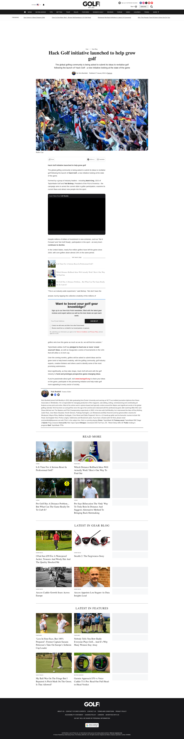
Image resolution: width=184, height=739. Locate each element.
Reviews (110, 12)
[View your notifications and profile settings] (44, 5)
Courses (137, 12)
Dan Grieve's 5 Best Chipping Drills (34, 17)
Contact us (91, 711)
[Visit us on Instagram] (143, 3)
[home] (25, 12)
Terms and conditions (105, 711)
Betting (59, 12)
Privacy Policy (94, 332)
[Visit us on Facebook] (141, 3)
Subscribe (143, 6)
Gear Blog (94, 49)
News (30, 12)
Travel (146, 12)
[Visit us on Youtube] (149, 3)
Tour (68, 12)
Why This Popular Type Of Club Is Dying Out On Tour (154, 17)
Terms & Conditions (82, 332)
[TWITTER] (52, 394)
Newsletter (102, 159)
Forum (119, 12)
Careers (101, 715)
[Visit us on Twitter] (146, 3)
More (155, 12)
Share (52, 159)
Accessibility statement (74, 715)
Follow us (92, 159)
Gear (87, 49)
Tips (51, 12)
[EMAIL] (59, 394)
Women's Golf (98, 12)
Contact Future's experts (76, 711)
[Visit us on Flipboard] (152, 3)
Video (128, 12)
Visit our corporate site (116, 733)
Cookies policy (90, 715)
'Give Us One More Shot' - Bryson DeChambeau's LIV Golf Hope (71, 17)
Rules (76, 12)
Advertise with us (112, 715)
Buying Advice (41, 12)
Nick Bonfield (83, 73)
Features (85, 12)
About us (61, 711)
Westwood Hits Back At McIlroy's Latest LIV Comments (114, 17)
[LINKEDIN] (55, 394)
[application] (76, 214)
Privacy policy (121, 711)
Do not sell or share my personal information (92, 718)
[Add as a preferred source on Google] (92, 725)
